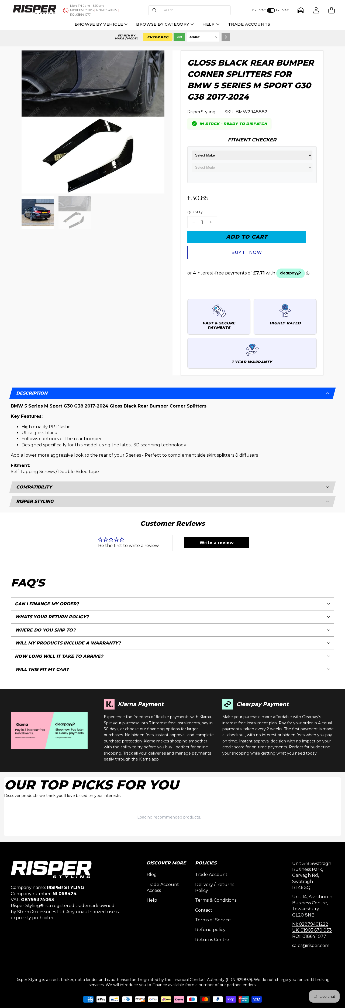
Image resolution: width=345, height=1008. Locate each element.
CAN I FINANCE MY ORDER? (47, 603)
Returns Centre (212, 939)
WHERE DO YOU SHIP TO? (45, 630)
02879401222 (107, 10)
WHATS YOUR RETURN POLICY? (52, 616)
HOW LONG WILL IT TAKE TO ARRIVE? (59, 656)
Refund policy (210, 929)
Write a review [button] (216, 542)
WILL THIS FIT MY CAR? (42, 669)
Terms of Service (213, 919)
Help (152, 900)
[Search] (226, 37)
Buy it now (246, 252)
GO (179, 37)
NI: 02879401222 (310, 924)
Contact (203, 910)
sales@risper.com (310, 945)
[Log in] (316, 10)
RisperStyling (201, 111)
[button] (189, 10)
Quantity (195, 212)
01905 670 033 (82, 10)
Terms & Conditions (215, 900)
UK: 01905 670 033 (312, 930)
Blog (152, 874)
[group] (38, 212)
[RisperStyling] (34, 10)
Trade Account (211, 874)
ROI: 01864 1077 (309, 936)
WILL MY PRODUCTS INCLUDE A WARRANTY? (68, 643)
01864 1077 (80, 14)
